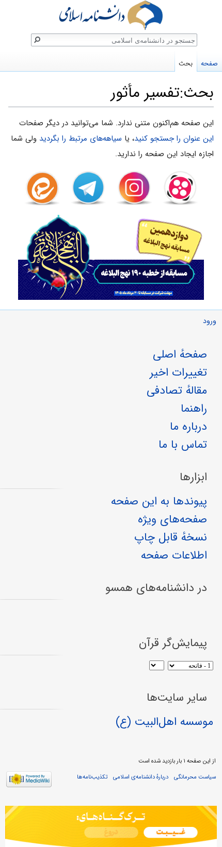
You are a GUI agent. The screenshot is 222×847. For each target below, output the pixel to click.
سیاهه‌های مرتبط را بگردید (80, 138)
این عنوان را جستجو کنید (174, 138)
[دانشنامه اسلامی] (111, 15)
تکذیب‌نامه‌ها (92, 777)
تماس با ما (182, 444)
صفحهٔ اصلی (180, 354)
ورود (209, 321)
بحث (186, 63)
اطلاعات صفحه (174, 555)
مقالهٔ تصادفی (177, 390)
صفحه (209, 63)
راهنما (194, 408)
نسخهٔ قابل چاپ (170, 537)
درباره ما (188, 426)
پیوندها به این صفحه (159, 501)
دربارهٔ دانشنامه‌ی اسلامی (140, 777)
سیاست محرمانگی (195, 777)
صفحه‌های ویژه (172, 519)
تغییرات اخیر (178, 372)
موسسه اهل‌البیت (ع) (164, 722)
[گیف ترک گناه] (111, 826)
